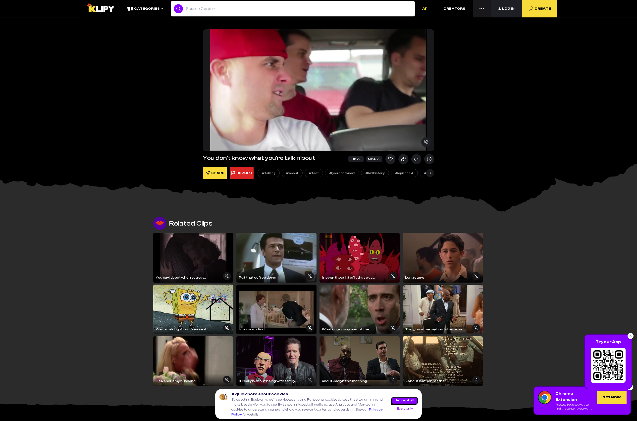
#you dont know (342, 173)
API (425, 9)
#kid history (375, 173)
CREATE (542, 9)
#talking (268, 173)
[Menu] (482, 8)
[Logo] (100, 9)
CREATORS (454, 9)
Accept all (404, 400)
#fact (314, 173)
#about (292, 173)
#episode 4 (404, 173)
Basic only (405, 409)
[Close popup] (631, 336)
